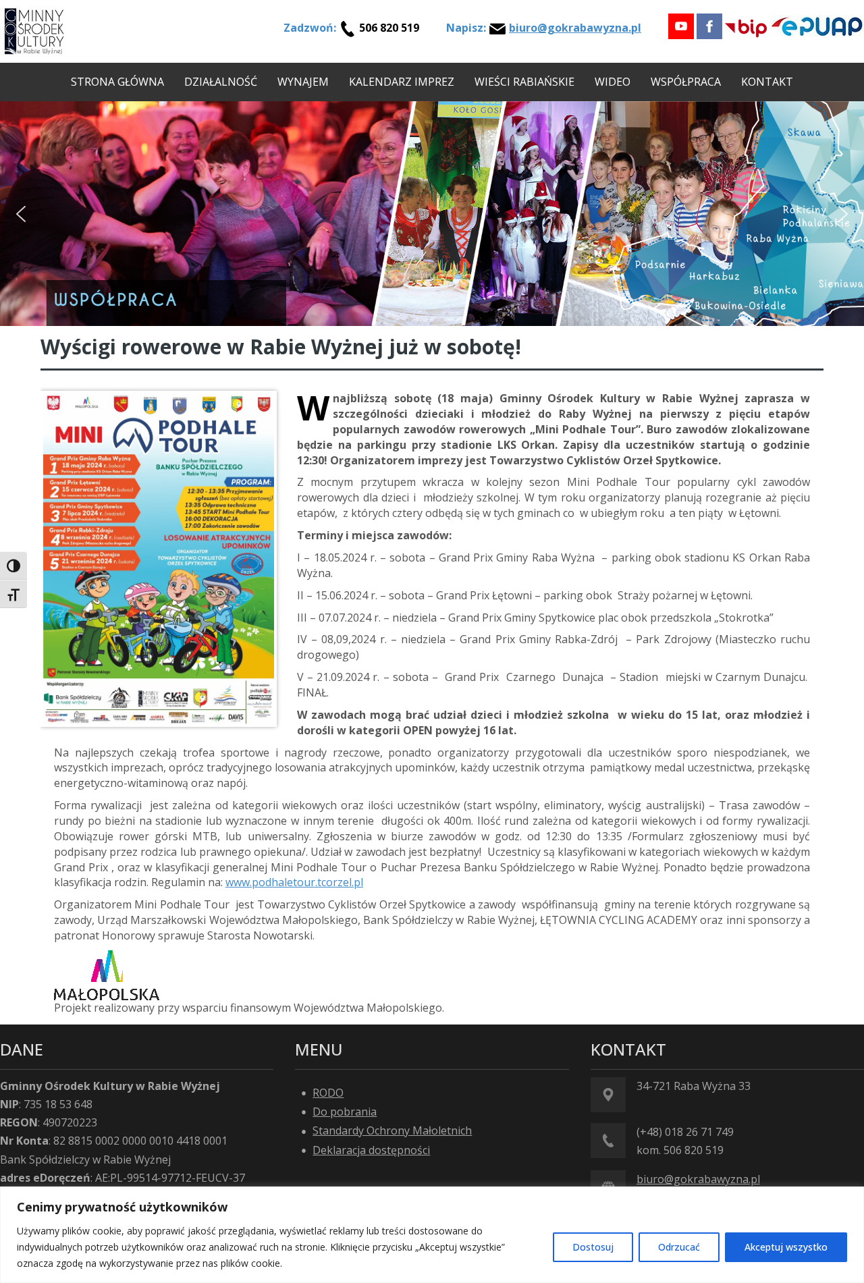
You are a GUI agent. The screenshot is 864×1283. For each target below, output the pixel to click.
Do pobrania (345, 1111)
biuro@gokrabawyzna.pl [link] (698, 1179)
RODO (328, 1092)
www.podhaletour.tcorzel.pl (294, 882)
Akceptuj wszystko (786, 1246)
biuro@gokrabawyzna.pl (575, 27)
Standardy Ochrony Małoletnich (392, 1130)
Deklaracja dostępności (371, 1150)
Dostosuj (593, 1246)
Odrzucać (679, 1246)
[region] (432, 1234)
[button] (21, 214)
